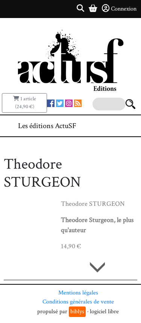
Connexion (123, 9)
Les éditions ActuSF (47, 126)
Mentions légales (78, 293)
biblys (77, 311)
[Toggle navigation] (112, 125)
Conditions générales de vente (78, 302)
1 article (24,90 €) (25, 102)
